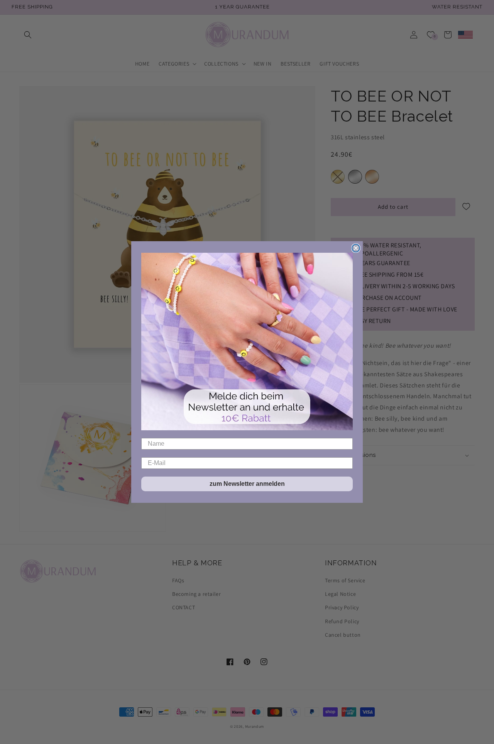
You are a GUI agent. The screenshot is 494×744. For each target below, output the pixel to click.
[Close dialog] (356, 248)
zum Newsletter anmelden (247, 483)
